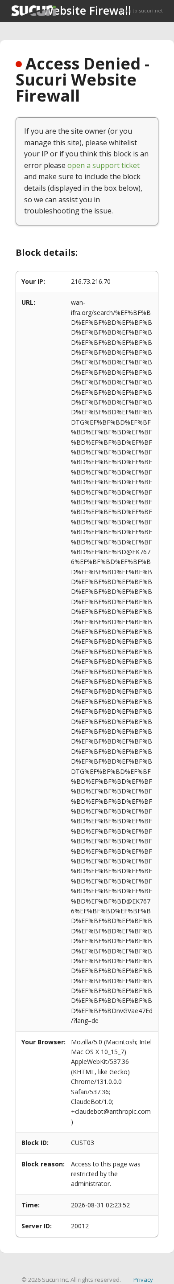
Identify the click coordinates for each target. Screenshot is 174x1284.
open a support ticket (103, 165)
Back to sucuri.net (141, 10)
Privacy (143, 1280)
